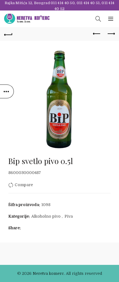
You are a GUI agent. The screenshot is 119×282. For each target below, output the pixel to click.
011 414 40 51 (88, 3)
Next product (111, 33)
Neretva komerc (48, 273)
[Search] (98, 19)
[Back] (8, 33)
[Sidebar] (7, 91)
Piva (68, 216)
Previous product (97, 33)
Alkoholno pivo (46, 216)
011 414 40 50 (63, 3)
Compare (24, 185)
